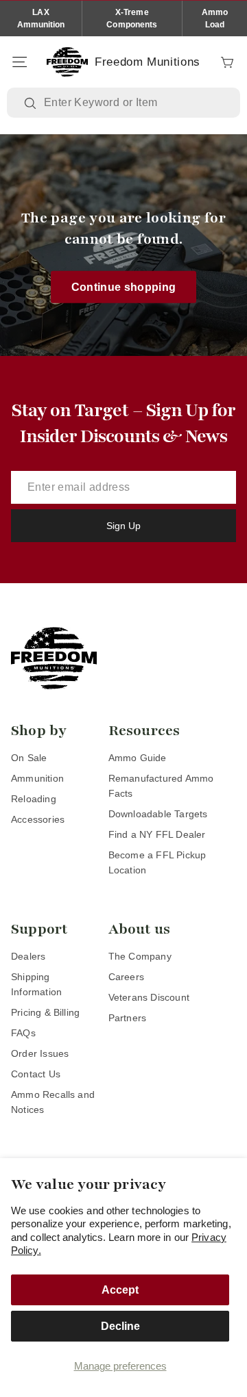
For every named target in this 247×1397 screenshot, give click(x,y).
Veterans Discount (148, 997)
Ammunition (37, 778)
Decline (120, 1326)
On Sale (29, 757)
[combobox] (133, 103)
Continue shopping (123, 286)
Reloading (33, 798)
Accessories (37, 819)
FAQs (23, 1032)
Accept (120, 1290)
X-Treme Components (131, 18)
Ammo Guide (137, 757)
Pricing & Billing (45, 1012)
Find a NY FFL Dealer (157, 834)
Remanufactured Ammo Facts (161, 786)
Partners (127, 1017)
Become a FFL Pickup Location (157, 862)
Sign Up (123, 525)
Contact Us (35, 1073)
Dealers (28, 956)
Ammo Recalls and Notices (53, 1102)
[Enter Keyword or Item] (31, 103)
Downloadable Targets (158, 813)
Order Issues (40, 1053)
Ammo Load (215, 18)
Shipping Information (36, 984)
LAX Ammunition (41, 18)
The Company (140, 956)
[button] (19, 62)
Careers (126, 976)
